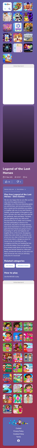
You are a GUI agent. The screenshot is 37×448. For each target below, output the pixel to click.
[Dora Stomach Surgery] (28, 347)
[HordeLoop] (7, 47)
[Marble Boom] (7, 27)
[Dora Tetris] (17, 378)
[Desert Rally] (28, 37)
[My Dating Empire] (7, 17)
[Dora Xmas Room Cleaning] (17, 347)
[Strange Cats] (17, 17)
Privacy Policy (18, 431)
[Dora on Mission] (7, 409)
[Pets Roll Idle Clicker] (17, 37)
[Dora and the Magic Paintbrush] (7, 347)
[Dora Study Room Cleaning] (7, 378)
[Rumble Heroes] (7, 37)
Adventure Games (23, 265)
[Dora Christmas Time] (17, 357)
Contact (18, 428)
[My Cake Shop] (7, 58)
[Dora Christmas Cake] (28, 337)
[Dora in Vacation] (28, 378)
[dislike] (18, 182)
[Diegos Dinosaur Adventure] (28, 357)
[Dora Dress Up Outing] (17, 367)
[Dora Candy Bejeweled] (17, 388)
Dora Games (20, 189)
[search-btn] (9, 9)
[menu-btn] (5, 9)
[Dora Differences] (28, 326)
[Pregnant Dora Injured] (28, 398)
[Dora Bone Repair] (28, 388)
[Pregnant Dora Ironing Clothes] (28, 367)
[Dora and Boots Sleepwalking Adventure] (17, 337)
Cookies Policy (18, 434)
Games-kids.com (9, 189)
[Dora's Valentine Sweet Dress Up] (17, 409)
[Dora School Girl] (7, 337)
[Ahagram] (17, 27)
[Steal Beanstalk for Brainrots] (28, 27)
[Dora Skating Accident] (17, 398)
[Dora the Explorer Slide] (17, 326)
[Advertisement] (18, 86)
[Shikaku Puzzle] (17, 47)
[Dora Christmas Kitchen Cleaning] (7, 357)
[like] (6, 182)
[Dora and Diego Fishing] (7, 388)
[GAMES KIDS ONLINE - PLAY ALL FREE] (7, 4)
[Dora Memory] (7, 326)
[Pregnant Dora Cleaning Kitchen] (7, 398)
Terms (18, 437)
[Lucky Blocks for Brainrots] (28, 17)
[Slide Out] (28, 47)
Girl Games (9, 265)
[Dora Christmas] (7, 367)
